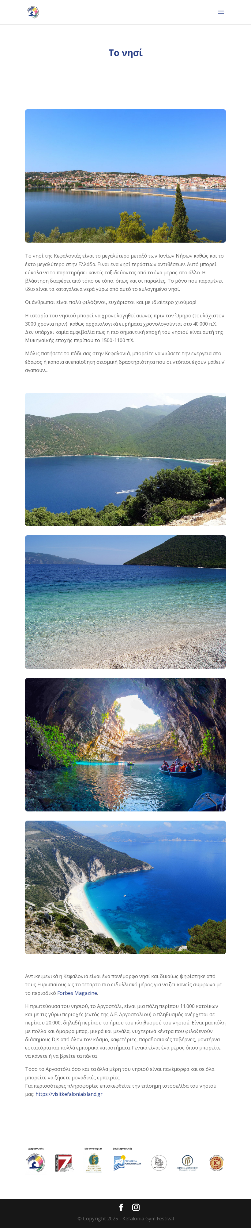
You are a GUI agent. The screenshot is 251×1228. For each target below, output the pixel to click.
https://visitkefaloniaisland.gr (69, 1094)
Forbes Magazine (77, 993)
